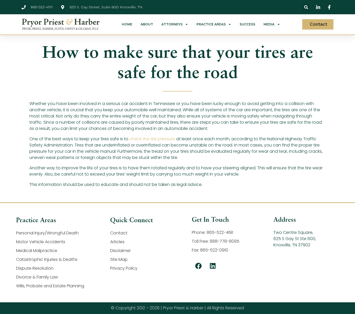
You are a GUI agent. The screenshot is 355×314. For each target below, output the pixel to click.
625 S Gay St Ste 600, (294, 239)
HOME (127, 24)
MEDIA (269, 24)
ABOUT (147, 24)
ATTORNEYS (171, 24)
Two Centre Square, (293, 232)
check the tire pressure (152, 139)
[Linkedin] (212, 266)
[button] (306, 7)
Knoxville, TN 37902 (291, 245)
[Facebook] (198, 266)
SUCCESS (247, 24)
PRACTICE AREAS (211, 24)
